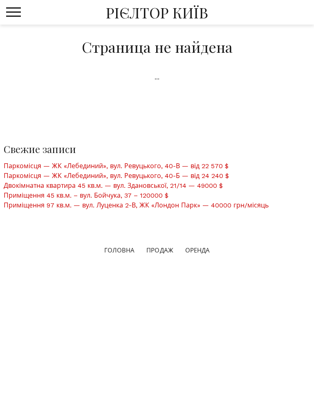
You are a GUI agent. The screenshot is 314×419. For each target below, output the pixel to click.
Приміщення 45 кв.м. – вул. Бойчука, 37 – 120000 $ (86, 195)
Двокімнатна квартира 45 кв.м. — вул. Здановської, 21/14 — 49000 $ (113, 185)
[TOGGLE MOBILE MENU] (13, 12)
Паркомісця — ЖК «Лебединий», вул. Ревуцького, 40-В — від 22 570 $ (116, 166)
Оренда (197, 250)
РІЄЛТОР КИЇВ (157, 12)
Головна (119, 250)
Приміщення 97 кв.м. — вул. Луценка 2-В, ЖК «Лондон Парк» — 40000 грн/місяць (136, 205)
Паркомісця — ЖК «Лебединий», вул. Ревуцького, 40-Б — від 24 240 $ (116, 176)
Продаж (159, 250)
